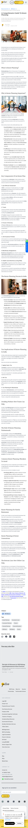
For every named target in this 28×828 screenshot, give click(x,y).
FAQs (3, 758)
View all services (6, 747)
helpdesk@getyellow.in (7, 776)
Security (24, 689)
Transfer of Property (7, 716)
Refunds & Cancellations (8, 810)
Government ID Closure (7, 721)
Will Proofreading (6, 732)
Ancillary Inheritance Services (9, 724)
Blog (3, 756)
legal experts (13, 597)
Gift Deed (4, 739)
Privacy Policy (6, 808)
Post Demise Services (7, 709)
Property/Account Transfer (8, 706)
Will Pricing (11, 689)
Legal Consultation (6, 734)
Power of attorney (6, 737)
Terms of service (14, 808)
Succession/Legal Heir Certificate (10, 714)
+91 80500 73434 (6, 772)
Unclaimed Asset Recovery (8, 719)
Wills (10, 593)
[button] (25, 2)
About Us (18, 689)
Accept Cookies (10, 823)
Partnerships (11, 691)
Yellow (4, 591)
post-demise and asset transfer (16, 596)
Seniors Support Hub (7, 744)
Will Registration (6, 729)
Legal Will (4, 701)
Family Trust (5, 703)
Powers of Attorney (19, 593)
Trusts (13, 593)
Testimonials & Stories (20, 691)
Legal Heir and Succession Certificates (12, 594)
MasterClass (5, 761)
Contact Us (4, 770)
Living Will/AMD (5, 742)
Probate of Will (5, 711)
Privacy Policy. (8, 819)
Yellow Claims (5, 726)
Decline (19, 823)
